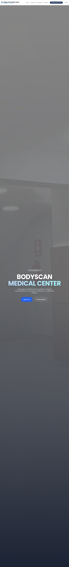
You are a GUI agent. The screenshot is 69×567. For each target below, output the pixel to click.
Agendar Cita (26, 299)
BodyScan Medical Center (56, 2)
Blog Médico (39, 2)
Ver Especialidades (41, 299)
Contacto (46, 2)
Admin (66, 2)
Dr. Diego (33, 2)
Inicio (27, 2)
